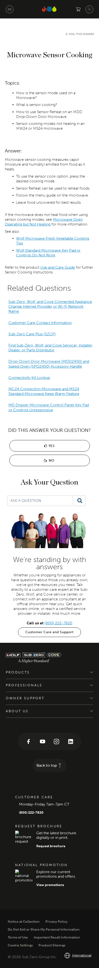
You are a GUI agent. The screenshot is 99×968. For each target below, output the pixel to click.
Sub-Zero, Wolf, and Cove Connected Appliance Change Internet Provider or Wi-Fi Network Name (50, 306)
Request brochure (50, 846)
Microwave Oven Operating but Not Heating (44, 221)
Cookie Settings (20, 945)
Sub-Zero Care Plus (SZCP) (32, 334)
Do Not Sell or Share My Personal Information (44, 929)
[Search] (80, 500)
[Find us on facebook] (28, 741)
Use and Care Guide (57, 267)
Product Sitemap (51, 945)
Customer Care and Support (49, 632)
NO (51, 460)
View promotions (50, 885)
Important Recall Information (57, 937)
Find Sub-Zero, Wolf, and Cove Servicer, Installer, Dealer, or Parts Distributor (50, 347)
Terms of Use (18, 937)
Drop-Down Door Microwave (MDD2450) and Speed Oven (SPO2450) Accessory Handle (48, 364)
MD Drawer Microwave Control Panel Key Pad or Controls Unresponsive (48, 407)
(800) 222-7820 (58, 623)
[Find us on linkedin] (71, 741)
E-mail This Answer (80, 34)
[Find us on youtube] (42, 741)
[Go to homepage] (47, 657)
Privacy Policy (56, 922)
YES (51, 446)
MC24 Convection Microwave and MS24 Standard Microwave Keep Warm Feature (43, 391)
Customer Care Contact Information (40, 322)
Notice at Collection (24, 922)
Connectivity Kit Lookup (29, 377)
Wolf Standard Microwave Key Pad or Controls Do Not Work (48, 252)
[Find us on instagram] (56, 741)
